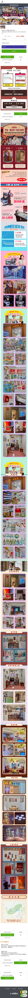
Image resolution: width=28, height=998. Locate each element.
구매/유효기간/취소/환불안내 (7, 59)
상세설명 (20, 56)
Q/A (20, 59)
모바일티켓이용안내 (7, 56)
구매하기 (14, 51)
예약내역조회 (7, 988)
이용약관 (14, 988)
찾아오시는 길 (7, 62)
